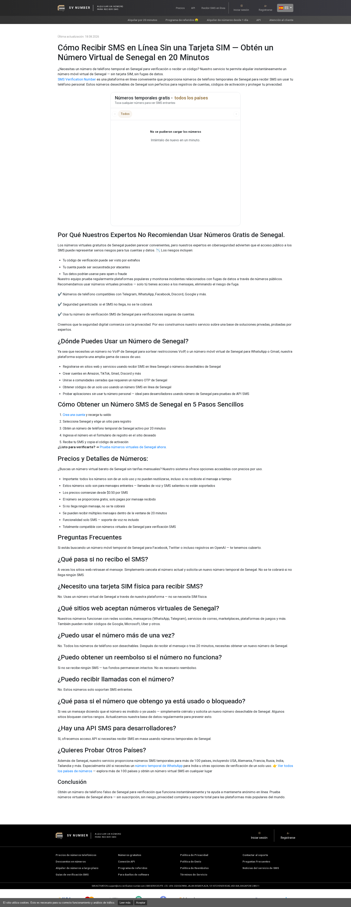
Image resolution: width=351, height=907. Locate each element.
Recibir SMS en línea (213, 8)
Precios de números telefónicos (76, 855)
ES (286, 8)
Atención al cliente (281, 20)
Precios (180, 8)
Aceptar (140, 902)
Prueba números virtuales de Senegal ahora (133, 447)
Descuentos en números (71, 861)
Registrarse (265, 9)
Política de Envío (190, 861)
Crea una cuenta (74, 415)
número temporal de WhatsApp (159, 766)
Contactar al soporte (255, 855)
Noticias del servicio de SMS (261, 868)
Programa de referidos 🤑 (182, 20)
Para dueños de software (133, 874)
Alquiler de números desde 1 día (227, 20)
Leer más (125, 902)
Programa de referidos (132, 868)
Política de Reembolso (194, 868)
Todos (125, 113)
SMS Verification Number (77, 79)
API (193, 8)
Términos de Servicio (193, 874)
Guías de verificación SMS (72, 874)
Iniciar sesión (241, 9)
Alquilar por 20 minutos (142, 20)
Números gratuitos (129, 855)
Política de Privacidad (194, 855)
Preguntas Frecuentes (256, 861)
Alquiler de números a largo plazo (77, 868)
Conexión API (126, 861)
